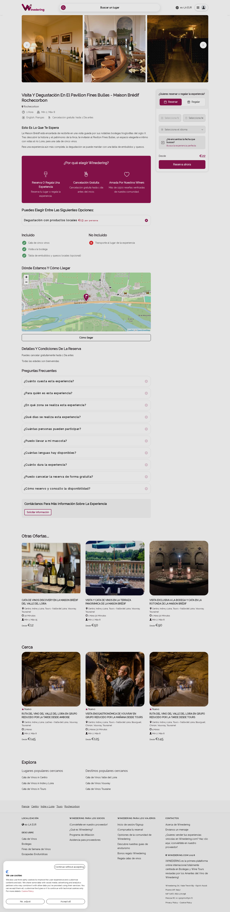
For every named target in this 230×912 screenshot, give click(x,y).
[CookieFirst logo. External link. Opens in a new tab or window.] (7, 871)
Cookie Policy (28, 891)
